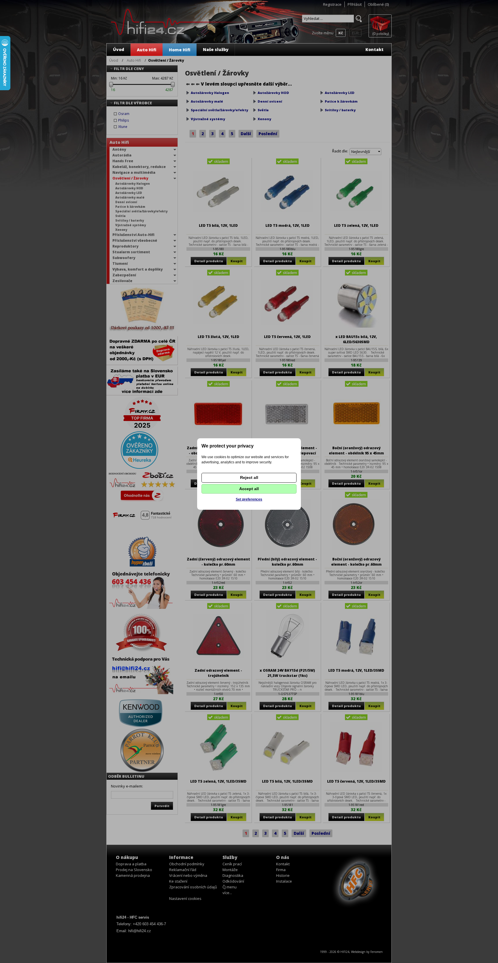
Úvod (118, 49)
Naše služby (216, 49)
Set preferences (249, 499)
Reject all (249, 477)
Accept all (249, 488)
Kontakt (374, 49)
